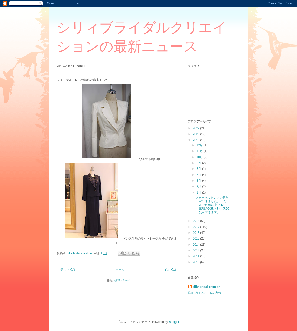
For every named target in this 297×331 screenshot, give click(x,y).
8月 (199, 169)
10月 (200, 157)
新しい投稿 (67, 269)
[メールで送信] (120, 253)
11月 (200, 151)
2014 (196, 244)
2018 (196, 221)
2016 (196, 232)
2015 (196, 238)
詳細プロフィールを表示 (204, 293)
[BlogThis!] (124, 253)
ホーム (119, 269)
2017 (196, 227)
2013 (196, 250)
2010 (196, 262)
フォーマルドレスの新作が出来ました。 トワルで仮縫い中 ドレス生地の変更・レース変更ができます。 (212, 205)
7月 (199, 175)
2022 (196, 128)
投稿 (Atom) (122, 280)
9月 (199, 163)
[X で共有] (129, 253)
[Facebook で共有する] (133, 253)
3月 (199, 180)
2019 (196, 140)
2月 (199, 186)
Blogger (174, 322)
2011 (196, 256)
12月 (200, 145)
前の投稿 (170, 269)
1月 (199, 192)
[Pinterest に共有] (138, 253)
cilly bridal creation (206, 286)
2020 (196, 134)
